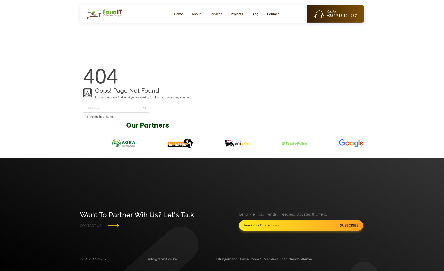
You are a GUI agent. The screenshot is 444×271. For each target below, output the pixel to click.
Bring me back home (100, 117)
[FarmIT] (104, 13)
